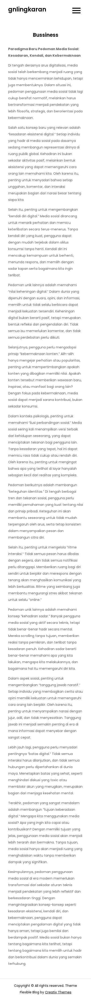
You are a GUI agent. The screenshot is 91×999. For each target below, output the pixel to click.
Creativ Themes (58, 992)
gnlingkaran (27, 9)
